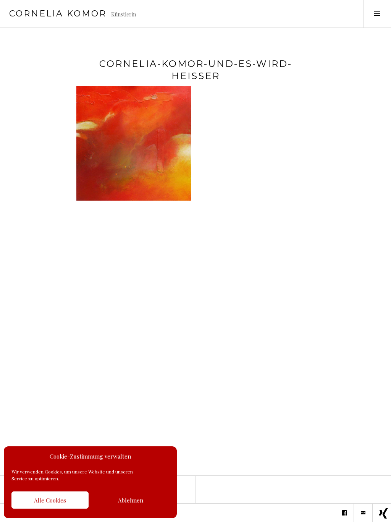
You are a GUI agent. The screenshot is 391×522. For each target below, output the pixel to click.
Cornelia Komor (58, 13)
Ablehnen (130, 500)
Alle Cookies (50, 500)
